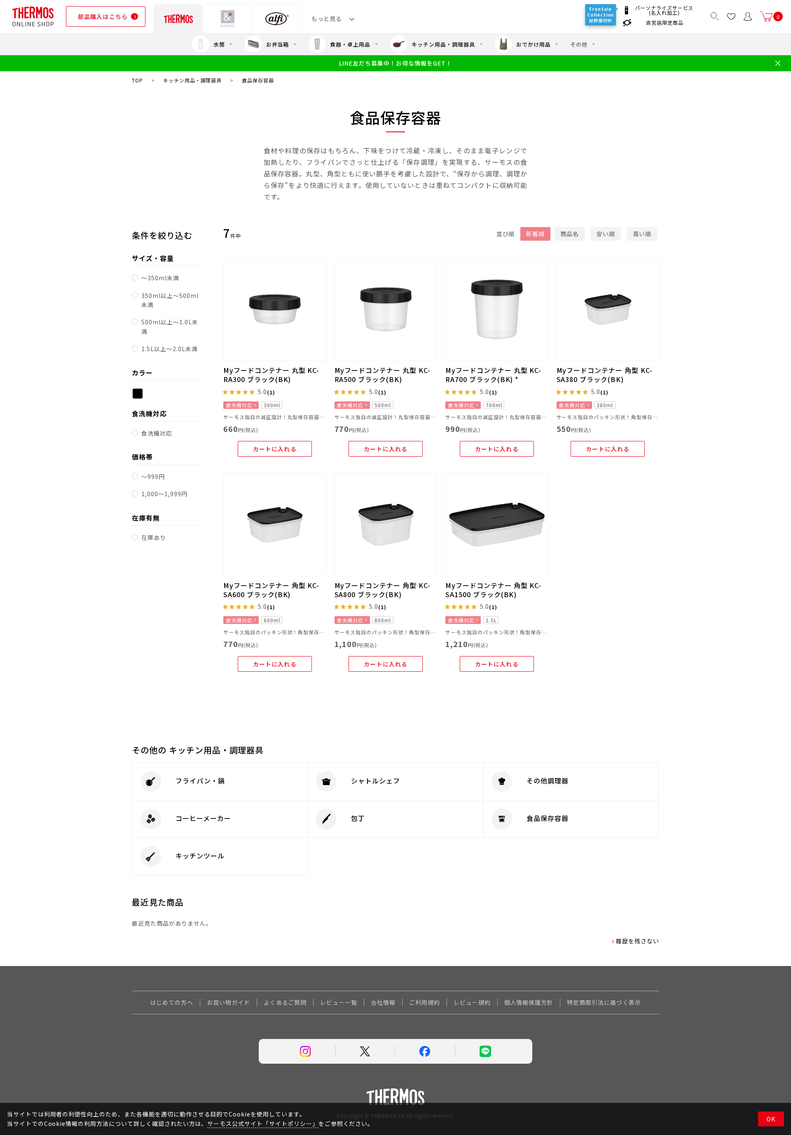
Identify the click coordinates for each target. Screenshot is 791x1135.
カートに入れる (275, 449)
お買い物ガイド (228, 1002)
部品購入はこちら (103, 16)
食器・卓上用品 (350, 44)
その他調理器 (548, 781)
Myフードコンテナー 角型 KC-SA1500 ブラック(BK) (493, 589)
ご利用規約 (424, 1002)
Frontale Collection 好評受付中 (601, 14)
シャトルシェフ (375, 781)
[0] (766, 16)
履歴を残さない (637, 941)
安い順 (606, 234)
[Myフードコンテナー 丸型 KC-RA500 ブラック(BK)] (386, 309)
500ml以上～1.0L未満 (169, 326)
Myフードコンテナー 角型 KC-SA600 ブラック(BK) (271, 589)
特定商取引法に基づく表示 (604, 1002)
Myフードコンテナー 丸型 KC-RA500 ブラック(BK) (383, 374)
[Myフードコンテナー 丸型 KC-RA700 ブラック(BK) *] (496, 309)
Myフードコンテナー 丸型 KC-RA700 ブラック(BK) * (493, 374)
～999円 (153, 476)
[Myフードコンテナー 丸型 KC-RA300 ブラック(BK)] (274, 309)
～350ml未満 (160, 278)
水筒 (219, 44)
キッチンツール (200, 856)
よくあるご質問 (285, 1002)
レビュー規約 (472, 1002)
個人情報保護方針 (529, 1002)
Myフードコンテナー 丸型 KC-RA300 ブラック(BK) (271, 374)
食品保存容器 (548, 818)
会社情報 (383, 1002)
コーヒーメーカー (203, 818)
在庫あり (153, 537)
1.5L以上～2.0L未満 (169, 349)
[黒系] (137, 393)
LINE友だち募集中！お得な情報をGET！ (395, 63)
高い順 (642, 234)
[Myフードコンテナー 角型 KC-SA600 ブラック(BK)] (274, 524)
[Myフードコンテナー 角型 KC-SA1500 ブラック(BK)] (496, 524)
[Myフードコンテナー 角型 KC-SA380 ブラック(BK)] (608, 309)
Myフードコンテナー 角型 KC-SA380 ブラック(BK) (605, 374)
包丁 (358, 818)
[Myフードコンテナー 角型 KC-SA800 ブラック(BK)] (386, 524)
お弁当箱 (277, 44)
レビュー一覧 (338, 1002)
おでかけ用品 (533, 44)
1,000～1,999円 (164, 494)
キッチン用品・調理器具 (443, 44)
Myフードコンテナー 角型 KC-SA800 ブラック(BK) (383, 589)
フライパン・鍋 (200, 781)
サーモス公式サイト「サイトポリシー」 (262, 1123)
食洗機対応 (156, 433)
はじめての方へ (171, 1002)
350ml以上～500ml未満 (169, 300)
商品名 (569, 234)
